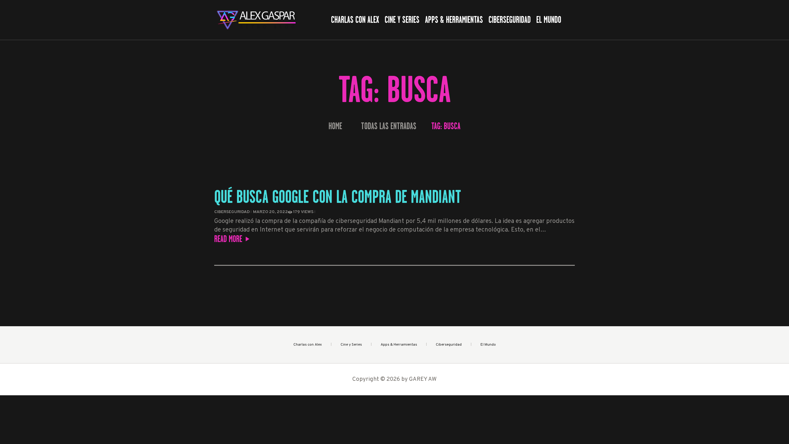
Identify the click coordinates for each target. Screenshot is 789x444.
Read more (228, 239)
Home (335, 126)
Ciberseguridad (232, 212)
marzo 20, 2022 (270, 212)
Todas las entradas (388, 126)
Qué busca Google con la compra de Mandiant (337, 196)
